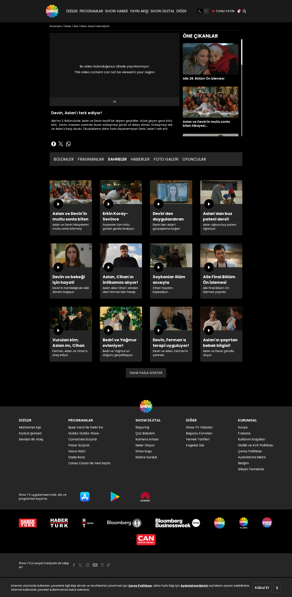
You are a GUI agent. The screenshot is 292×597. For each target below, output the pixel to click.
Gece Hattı (76, 451)
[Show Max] (267, 523)
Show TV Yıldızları (199, 427)
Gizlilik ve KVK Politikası (255, 445)
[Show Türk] (243, 523)
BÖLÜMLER (64, 159)
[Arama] (244, 11)
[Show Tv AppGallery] (145, 496)
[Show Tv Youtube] (95, 565)
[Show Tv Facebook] (74, 565)
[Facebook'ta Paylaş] (53, 143)
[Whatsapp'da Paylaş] (68, 144)
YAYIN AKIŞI (139, 11)
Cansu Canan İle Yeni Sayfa (89, 463)
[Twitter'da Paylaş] (60, 143)
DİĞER (181, 11)
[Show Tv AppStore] (85, 496)
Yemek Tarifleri (197, 439)
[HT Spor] (87, 523)
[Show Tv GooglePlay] (115, 496)
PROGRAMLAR (91, 11)
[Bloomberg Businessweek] (178, 523)
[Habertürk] (28, 523)
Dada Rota (76, 457)
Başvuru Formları (199, 433)
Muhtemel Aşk (30, 427)
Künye (243, 427)
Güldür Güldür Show (83, 433)
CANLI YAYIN (225, 11)
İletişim (243, 463)
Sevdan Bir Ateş (31, 439)
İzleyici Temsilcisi (251, 469)
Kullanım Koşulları (251, 439)
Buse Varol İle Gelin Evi (85, 427)
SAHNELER (117, 159)
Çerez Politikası (140, 586)
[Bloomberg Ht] (124, 523)
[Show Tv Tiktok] (108, 565)
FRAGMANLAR (91, 159)
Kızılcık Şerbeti (30, 433)
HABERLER (140, 159)
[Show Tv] (52, 11)
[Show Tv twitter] (80, 565)
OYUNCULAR (194, 159)
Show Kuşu (143, 451)
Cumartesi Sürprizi (82, 439)
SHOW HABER (116, 11)
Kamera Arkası (147, 439)
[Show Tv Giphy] (102, 565)
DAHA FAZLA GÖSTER (146, 373)
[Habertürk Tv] (59, 523)
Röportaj (142, 427)
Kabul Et (262, 587)
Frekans (244, 433)
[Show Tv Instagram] (87, 565)
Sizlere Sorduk (146, 457)
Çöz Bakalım (145, 433)
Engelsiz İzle (195, 445)
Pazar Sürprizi (78, 445)
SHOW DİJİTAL (162, 11)
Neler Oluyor (145, 445)
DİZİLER (72, 11)
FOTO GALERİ (166, 159)
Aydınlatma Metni (194, 586)
